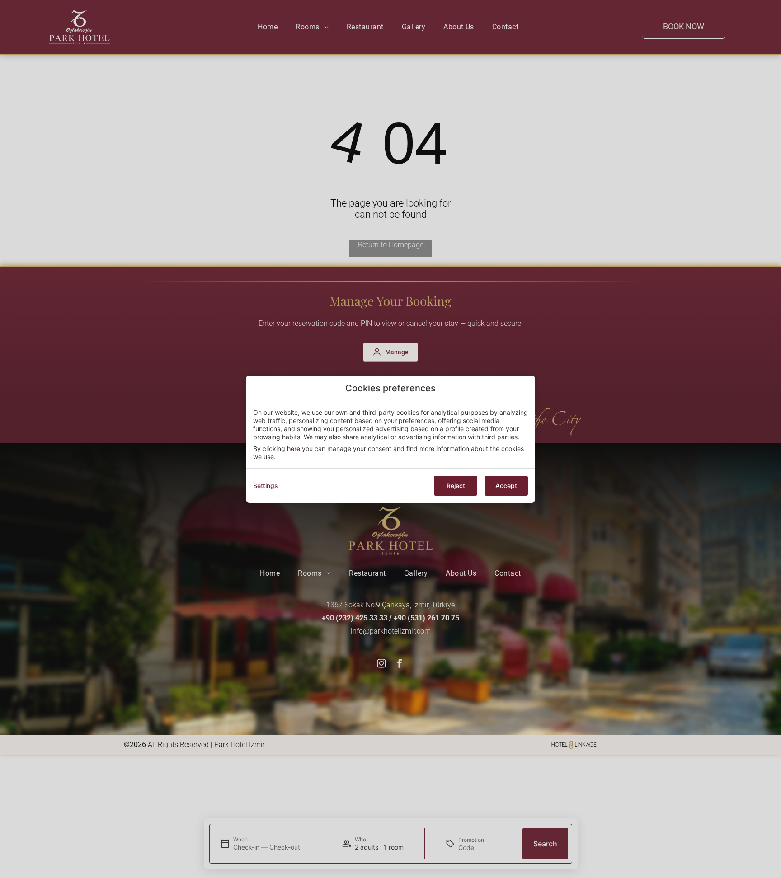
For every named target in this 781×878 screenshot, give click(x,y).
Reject (456, 485)
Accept (506, 485)
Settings (265, 485)
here (293, 448)
